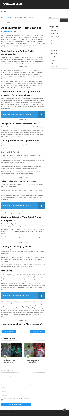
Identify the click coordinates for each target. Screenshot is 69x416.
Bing (52, 40)
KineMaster (54, 50)
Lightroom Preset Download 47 (33, 361)
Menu (4, 11)
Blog (52, 43)
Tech (52, 63)
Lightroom (6, 22)
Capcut (53, 47)
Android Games (55, 36)
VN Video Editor (55, 67)
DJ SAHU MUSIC (7, 31)
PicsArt (53, 60)
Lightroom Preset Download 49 (10, 361)
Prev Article (9, 331)
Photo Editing (54, 57)
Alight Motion (54, 30)
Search (49, 17)
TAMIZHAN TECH (11, 4)
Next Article (37, 331)
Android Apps (54, 33)
